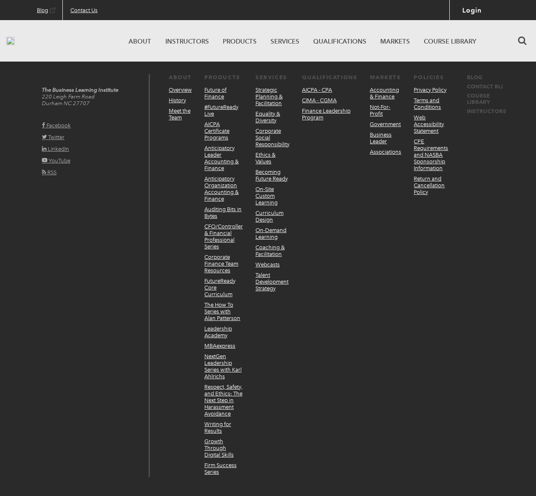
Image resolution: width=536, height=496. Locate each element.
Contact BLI (485, 86)
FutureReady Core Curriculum (219, 287)
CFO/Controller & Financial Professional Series (223, 236)
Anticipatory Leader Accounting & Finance (221, 158)
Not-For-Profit (380, 110)
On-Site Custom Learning (266, 196)
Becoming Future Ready (271, 175)
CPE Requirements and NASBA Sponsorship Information (431, 154)
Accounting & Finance (384, 93)
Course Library (478, 99)
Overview (180, 90)
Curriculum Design (269, 216)
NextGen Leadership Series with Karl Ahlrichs (223, 366)
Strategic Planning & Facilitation (269, 96)
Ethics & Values (265, 158)
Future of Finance (215, 93)
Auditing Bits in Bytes (223, 212)
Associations (385, 152)
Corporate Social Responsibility (272, 137)
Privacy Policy (430, 90)
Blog (474, 77)
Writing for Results (217, 427)
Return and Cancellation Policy (429, 185)
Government (385, 124)
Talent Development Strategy (272, 282)
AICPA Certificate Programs (216, 131)
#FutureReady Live (221, 110)
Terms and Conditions (427, 103)
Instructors (486, 111)
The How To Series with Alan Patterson (222, 311)
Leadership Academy (218, 332)
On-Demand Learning (270, 233)
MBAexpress (219, 346)
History (177, 100)
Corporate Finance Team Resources (221, 264)
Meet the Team (180, 114)
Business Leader (381, 138)
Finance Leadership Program (326, 114)
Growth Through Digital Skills (219, 448)
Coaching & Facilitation (270, 250)
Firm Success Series (220, 468)
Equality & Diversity (267, 117)
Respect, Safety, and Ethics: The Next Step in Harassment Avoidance (223, 400)
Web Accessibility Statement (429, 124)
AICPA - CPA (317, 90)
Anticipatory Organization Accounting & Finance (221, 189)
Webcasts (267, 264)
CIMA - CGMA (319, 100)
